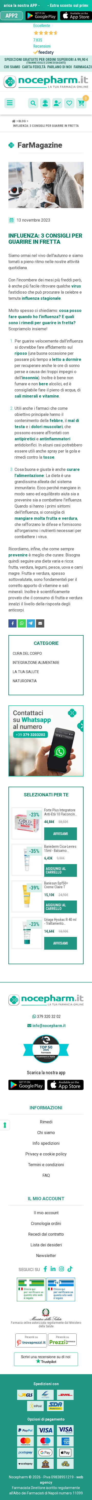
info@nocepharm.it (48, 1025)
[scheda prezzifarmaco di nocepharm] (62, 1339)
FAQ (46, 1175)
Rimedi (46, 1122)
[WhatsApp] (22, 623)
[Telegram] (31, 623)
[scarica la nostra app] (41, 15)
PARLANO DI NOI (59, 67)
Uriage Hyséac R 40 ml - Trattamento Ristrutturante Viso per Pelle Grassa (60, 925)
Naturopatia (25, 681)
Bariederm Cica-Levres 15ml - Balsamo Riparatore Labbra (60, 850)
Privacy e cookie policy (46, 1154)
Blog (22, 121)
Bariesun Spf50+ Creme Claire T (56, 885)
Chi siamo (12, 67)
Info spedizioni (46, 1143)
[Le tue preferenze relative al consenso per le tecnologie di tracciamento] (5, 1125)
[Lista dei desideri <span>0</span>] (69, 103)
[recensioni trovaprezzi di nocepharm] (31, 1340)
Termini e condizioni (46, 1164)
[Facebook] (12, 623)
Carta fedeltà (33, 67)
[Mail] (40, 623)
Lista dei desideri (46, 1245)
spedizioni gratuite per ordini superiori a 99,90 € (46, 61)
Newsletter (46, 1255)
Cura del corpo (27, 653)
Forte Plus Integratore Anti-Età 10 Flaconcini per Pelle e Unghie (60, 814)
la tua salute (26, 672)
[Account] (57, 103)
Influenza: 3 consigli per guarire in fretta (46, 126)
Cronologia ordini (46, 1223)
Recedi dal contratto (46, 1234)
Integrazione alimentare (36, 663)
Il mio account (46, 1212)
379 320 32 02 (48, 1016)
